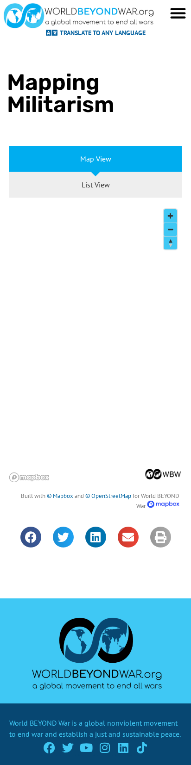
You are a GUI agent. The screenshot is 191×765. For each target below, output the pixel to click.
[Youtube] (86, 748)
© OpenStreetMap (108, 496)
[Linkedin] (123, 748)
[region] (95, 343)
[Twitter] (68, 748)
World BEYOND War (39, 723)
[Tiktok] (142, 748)
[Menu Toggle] (178, 13)
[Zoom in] (170, 216)
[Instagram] (105, 748)
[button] (30, 537)
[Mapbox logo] (29, 477)
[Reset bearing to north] (170, 242)
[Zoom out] (170, 229)
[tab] (95, 159)
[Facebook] (49, 748)
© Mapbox (60, 496)
